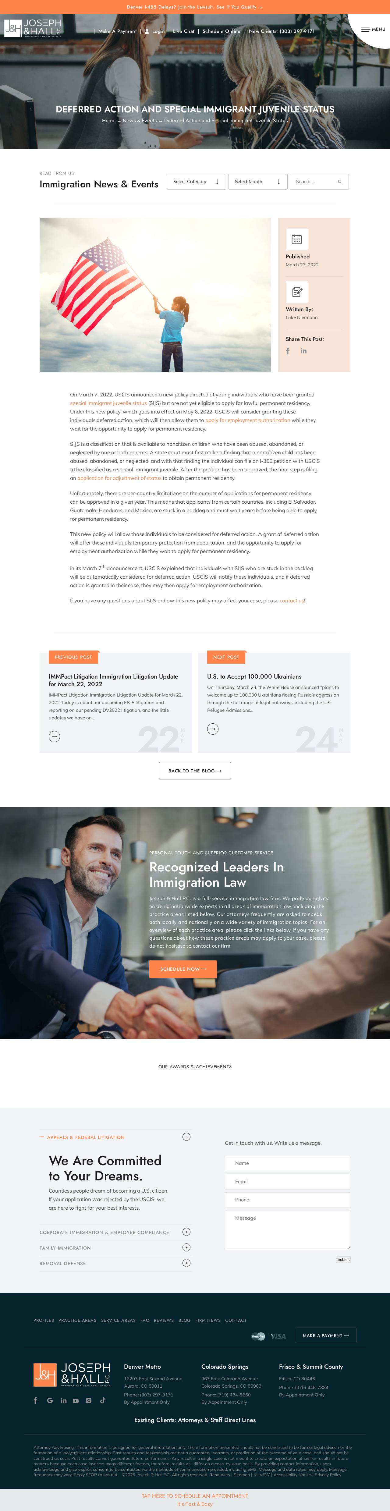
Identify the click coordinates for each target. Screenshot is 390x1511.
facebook (289, 350)
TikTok (102, 1400)
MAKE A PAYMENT (322, 1335)
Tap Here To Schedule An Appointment (195, 1499)
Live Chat (183, 31)
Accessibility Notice (292, 1474)
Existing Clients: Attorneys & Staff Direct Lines (195, 1420)
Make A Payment (117, 31)
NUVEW (262, 1474)
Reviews (164, 1320)
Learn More (54, 736)
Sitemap (242, 1474)
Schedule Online (222, 31)
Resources (219, 1474)
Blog (185, 1320)
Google (50, 1400)
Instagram (89, 1400)
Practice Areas (77, 1320)
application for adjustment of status (119, 478)
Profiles (44, 1320)
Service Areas (118, 1320)
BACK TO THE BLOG (191, 771)
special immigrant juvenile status (108, 403)
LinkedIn (303, 350)
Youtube (76, 1400)
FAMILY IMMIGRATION (65, 1248)
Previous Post (73, 657)
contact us (292, 600)
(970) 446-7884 (311, 1387)
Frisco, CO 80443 (297, 1379)
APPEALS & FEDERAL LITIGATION (86, 1137)
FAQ (144, 1320)
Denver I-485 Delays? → (195, 7)
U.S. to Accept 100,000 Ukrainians (254, 676)
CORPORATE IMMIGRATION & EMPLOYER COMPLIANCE (104, 1232)
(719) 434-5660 (234, 1395)
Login (158, 31)
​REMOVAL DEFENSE (63, 1263)
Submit (343, 1259)
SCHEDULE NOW (180, 969)
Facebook (37, 1400)
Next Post (226, 657)
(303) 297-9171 (297, 31)
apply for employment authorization (247, 420)
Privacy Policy (328, 1474)
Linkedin (63, 1400)
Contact (236, 1320)
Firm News (208, 1320)
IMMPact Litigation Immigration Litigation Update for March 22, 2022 (113, 680)
